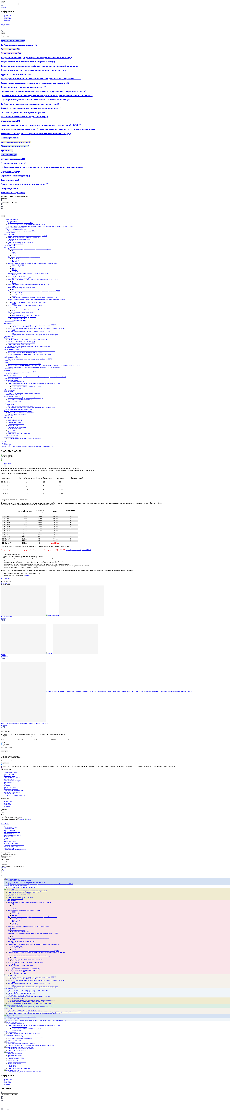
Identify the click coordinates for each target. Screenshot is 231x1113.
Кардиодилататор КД (18, 318)
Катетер (10, 240)
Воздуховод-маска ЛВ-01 (15, 244)
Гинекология (9, 154)
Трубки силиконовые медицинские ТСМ (20, 223)
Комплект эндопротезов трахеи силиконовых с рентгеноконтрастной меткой (31, 351)
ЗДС (13, 250)
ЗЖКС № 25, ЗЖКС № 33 (19, 265)
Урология (7, 150)
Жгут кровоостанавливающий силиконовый (21, 406)
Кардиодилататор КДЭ (19, 320)
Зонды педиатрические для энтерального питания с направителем (35, 70)
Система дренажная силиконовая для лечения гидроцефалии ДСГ (28, 339)
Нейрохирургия (10, 138)
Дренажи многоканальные (16, 424)
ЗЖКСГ (14, 283)
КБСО (13, 330)
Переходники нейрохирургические (19, 344)
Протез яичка (12, 430)
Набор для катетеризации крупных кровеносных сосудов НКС (27, 236)
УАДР (13, 310)
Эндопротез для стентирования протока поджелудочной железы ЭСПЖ (30, 359)
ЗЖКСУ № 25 (16, 266)
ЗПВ (13, 289)
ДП (13, 300)
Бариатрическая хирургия (15, 176)
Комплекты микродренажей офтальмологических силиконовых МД (36, 133)
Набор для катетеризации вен (17, 427)
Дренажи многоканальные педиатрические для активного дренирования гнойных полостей (47, 95)
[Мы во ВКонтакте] (2, 863)
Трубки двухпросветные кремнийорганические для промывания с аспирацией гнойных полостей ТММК (40, 226)
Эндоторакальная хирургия (16, 142)
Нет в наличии (5, 583)
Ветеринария (9, 188)
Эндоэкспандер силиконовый (17, 414)
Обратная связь (5, 578)
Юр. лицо (6, 746)
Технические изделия (13, 192)
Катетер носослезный (14, 428)
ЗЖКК (14, 281)
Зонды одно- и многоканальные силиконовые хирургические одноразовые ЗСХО (42, 78)
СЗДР (13, 313)
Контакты (7, 20)
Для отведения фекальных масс (14, 790)
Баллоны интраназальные (19, 385)
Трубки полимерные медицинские (19, 45)
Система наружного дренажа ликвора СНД (21, 343)
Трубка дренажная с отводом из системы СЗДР (26, 315)
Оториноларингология (13, 163)
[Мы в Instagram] (4, 863)
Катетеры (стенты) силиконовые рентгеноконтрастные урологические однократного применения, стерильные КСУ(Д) (44, 365)
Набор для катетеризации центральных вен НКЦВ (23, 237)
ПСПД (14, 304)
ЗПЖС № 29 (15, 258)
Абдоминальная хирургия (15, 146)
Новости (7, 17)
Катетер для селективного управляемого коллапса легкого (26, 352)
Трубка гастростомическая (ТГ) (21, 278)
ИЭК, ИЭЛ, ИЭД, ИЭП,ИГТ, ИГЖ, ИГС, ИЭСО (26, 326)
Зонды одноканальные (15, 419)
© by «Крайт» (5, 824)
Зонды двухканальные (15, 420)
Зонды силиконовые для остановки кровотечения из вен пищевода (35, 83)
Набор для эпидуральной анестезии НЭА (20, 242)
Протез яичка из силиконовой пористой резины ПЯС (24, 364)
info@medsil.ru (5, 24)
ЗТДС (13, 252)
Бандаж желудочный (14, 401)
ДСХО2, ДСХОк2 (17, 294)
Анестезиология (10, 49)
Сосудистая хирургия (13, 159)
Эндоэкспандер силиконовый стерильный (21, 412)
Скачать (27, 575)
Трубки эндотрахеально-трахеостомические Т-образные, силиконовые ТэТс (31, 354)
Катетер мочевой (13, 425)
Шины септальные (17, 388)
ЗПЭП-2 (14, 275)
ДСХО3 (14, 296)
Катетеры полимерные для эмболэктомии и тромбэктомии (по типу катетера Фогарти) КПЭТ (37, 377)
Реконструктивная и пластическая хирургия (24, 184)
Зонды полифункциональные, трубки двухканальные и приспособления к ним (41, 66)
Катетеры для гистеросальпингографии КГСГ (22, 372)
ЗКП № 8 (14, 262)
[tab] (7, 463)
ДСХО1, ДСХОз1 (17, 292)
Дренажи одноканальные (15, 422)
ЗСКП (13, 286)
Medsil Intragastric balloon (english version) (20, 399)
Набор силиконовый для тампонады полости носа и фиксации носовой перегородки (43, 167)
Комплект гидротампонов (16, 381)
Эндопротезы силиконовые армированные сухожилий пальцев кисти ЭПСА (31, 407)
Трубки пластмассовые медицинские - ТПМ (21, 231)
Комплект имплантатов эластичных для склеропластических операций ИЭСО (41, 125)
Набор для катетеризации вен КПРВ (19, 239)
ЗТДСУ (14, 255)
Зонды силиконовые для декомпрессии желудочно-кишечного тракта (36, 57)
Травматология (10, 180)
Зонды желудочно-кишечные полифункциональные (28, 62)
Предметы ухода (10, 171)
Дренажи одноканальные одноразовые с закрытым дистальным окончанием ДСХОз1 (34, 367)
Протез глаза (12, 432)
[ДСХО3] (49, 653)
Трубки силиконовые (13, 40)
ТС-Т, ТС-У (15, 307)
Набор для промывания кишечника (19, 433)
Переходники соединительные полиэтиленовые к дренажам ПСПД (35, 99)
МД (13, 333)
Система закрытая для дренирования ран (23, 112)
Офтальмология (10, 121)
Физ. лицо (6, 744)
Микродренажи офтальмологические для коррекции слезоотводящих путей (35, 334)
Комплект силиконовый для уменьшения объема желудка (25, 398)
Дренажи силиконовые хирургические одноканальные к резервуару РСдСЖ (35, 297)
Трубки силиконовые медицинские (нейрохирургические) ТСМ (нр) (29, 346)
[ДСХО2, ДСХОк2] (52, 615)
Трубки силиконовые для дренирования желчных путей (30, 104)
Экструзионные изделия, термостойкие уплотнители (24, 438)
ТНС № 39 (15, 271)
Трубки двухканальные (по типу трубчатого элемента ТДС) (26, 224)
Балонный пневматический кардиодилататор (24, 116)
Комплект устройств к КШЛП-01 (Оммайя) (21, 341)
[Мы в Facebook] (5, 863)
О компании (8, 15)
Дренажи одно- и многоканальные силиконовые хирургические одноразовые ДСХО (43, 91)
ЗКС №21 (14, 268)
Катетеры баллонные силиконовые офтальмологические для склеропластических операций (48, 129)
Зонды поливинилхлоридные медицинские (23, 87)
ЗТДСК (14, 253)
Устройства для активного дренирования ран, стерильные (31, 108)
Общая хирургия (11, 53)
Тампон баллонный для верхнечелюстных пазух (26, 386)
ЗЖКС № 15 (15, 260)
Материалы (7, 18)
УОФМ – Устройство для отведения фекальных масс (24, 393)
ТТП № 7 (14, 270)
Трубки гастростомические (16, 74)
